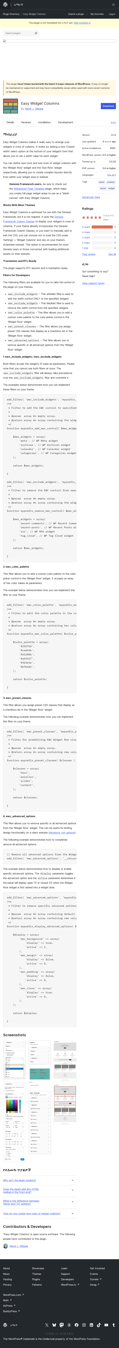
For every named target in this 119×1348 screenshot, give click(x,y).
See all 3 (111, 175)
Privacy (7, 1284)
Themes (36, 1273)
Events (94, 1273)
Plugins (36, 1279)
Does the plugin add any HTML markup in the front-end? (21, 1191)
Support (65, 1273)
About (6, 1268)
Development (65, 122)
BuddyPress (11, 1311)
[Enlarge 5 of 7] (46, 1094)
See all (112, 254)
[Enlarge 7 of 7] (72, 1088)
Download (108, 106)
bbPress (9, 1305)
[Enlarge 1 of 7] (21, 1044)
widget (111, 188)
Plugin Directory (11, 14)
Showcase (38, 1268)
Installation (44, 122)
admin (101, 182)
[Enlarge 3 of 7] (46, 1044)
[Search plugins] (36, 33)
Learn (64, 1268)
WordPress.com (13, 1294)
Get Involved (97, 1268)
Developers (67, 1279)
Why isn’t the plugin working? (19, 1180)
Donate (96, 1279)
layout (103, 188)
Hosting (7, 1279)
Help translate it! (82, 22)
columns (111, 182)
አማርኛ (13, 1325)
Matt (7, 1300)
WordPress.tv (70, 1284)
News (6, 1273)
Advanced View (91, 197)
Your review (88, 254)
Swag (94, 1284)
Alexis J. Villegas (34, 108)
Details (10, 122)
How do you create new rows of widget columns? (31, 1213)
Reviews (26, 122)
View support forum (93, 283)
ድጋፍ (113, 122)
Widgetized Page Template (29, 188)
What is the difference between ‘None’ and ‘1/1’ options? (21, 1202)
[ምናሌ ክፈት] (114, 4)
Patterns (37, 1284)
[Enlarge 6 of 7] (72, 1044)
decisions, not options (62, 832)
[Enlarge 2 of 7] (21, 1086)
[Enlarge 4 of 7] (46, 1071)
